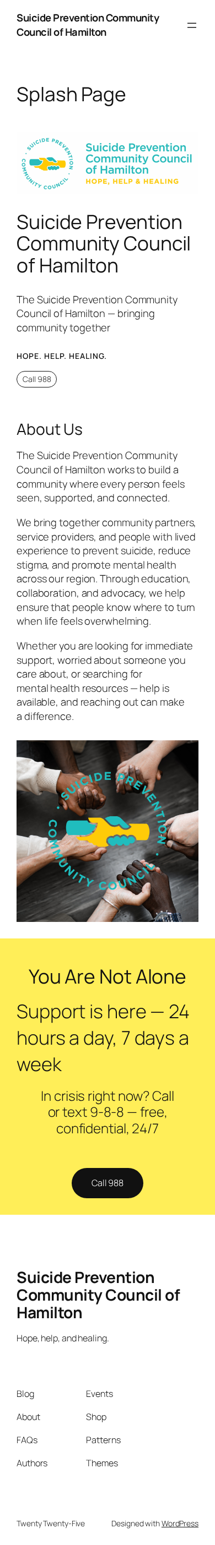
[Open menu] (191, 25)
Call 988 (37, 379)
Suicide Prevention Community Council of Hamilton (88, 25)
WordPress (180, 1523)
